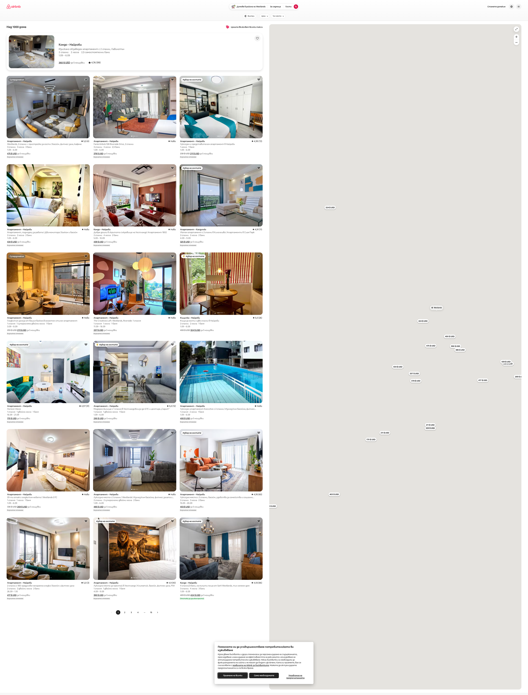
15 (151, 612)
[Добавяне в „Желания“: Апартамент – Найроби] (86, 79)
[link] (112, 612)
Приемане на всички (232, 675)
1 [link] (118, 612)
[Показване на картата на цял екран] (516, 29)
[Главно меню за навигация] (518, 6)
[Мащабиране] (516, 37)
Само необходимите (264, 675)
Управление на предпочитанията (295, 676)
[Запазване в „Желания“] (257, 38)
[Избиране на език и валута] (511, 6)
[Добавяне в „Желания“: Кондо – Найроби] (172, 168)
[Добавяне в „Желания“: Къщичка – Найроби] (259, 256)
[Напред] (157, 612)
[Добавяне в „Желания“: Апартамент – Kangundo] (259, 168)
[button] (64, 62)
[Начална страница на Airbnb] (14, 6)
